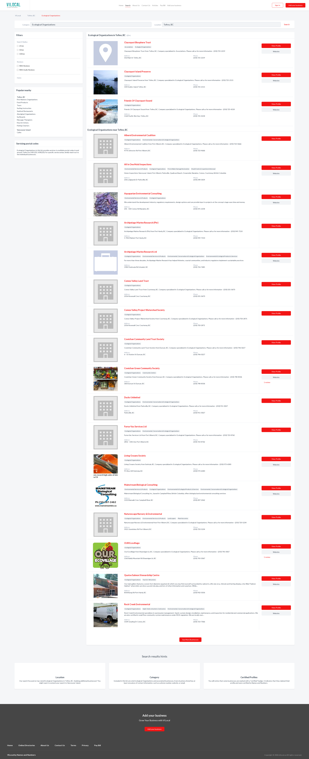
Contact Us (146, 5)
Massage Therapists (24, 120)
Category (25, 25)
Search (127, 5)
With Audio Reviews (27, 70)
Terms (73, 745)
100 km (22, 54)
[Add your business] (154, 726)
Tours (19, 105)
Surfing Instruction (24, 108)
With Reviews (24, 66)
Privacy (85, 745)
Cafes (19, 132)
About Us (136, 5)
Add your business (174, 5)
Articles (155, 5)
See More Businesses (190, 640)
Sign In (277, 5)
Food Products (22, 102)
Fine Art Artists (23, 123)
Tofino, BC (31, 16)
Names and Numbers (26, 755)
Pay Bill (162, 5)
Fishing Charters (23, 126)
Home (121, 5)
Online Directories (26, 745)
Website (276, 51)
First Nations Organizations (27, 100)
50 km (21, 50)
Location (157, 25)
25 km (21, 46)
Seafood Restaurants (25, 111)
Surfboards (21, 117)
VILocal (18, 16)
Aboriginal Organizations (26, 114)
